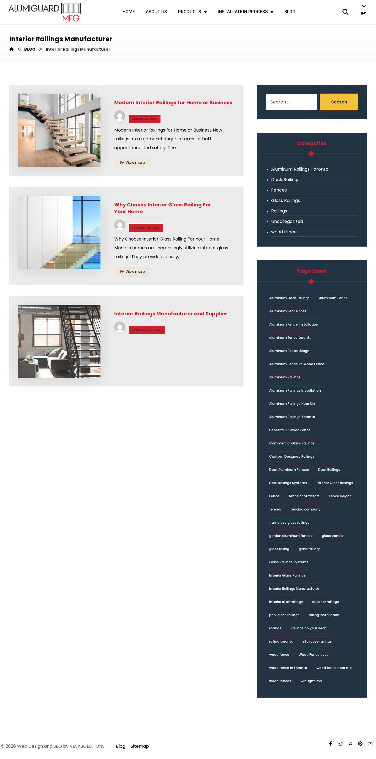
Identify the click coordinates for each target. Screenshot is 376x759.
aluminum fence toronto (290, 337)
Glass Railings (285, 200)
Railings (279, 211)
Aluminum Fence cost (287, 311)
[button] (364, 6)
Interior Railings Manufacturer (294, 588)
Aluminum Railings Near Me (292, 403)
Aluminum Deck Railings (289, 298)
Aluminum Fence (333, 298)
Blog (120, 746)
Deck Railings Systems (288, 482)
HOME (128, 11)
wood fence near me (334, 667)
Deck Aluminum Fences (289, 469)
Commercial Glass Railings (292, 443)
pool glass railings (284, 615)
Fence (274, 496)
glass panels (332, 535)
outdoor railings (325, 601)
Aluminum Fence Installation (293, 324)
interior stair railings (286, 601)
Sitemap (140, 746)
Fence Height (340, 496)
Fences (279, 190)
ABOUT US (156, 11)
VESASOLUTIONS (87, 746)
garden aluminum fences (290, 535)
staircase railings (317, 641)
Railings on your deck (308, 628)
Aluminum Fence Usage (289, 350)
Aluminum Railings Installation (295, 390)
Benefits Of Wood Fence (289, 430)
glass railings (310, 549)
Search (339, 102)
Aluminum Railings (285, 377)
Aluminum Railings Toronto (299, 169)
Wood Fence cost (313, 654)
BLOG (289, 11)
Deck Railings (285, 179)
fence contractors (304, 496)
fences (275, 509)
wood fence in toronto (288, 667)
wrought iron (311, 681)
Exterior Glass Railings (335, 482)
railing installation (324, 615)
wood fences (280, 681)
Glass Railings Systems (289, 562)
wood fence (284, 232)
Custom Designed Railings (291, 456)
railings (275, 628)
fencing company (305, 509)
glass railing (279, 549)
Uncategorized (287, 221)
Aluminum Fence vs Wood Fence (296, 364)
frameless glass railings (289, 522)
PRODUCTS (189, 11)
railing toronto (281, 641)
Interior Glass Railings (287, 575)
